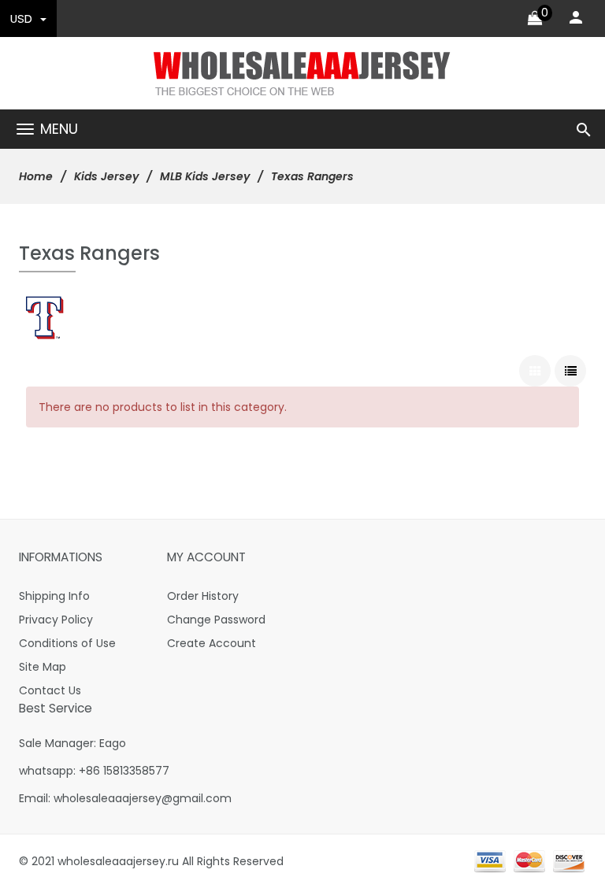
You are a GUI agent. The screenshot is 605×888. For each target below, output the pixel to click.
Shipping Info (54, 596)
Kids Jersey (106, 176)
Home (36, 176)
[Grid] (535, 371)
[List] (570, 371)
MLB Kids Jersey (205, 176)
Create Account (211, 643)
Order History (203, 596)
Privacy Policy (56, 619)
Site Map (42, 667)
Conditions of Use (67, 643)
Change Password (216, 619)
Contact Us (50, 690)
